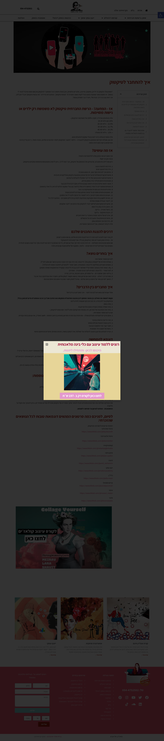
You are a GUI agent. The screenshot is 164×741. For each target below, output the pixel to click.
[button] (47, 344)
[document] (82, 370)
